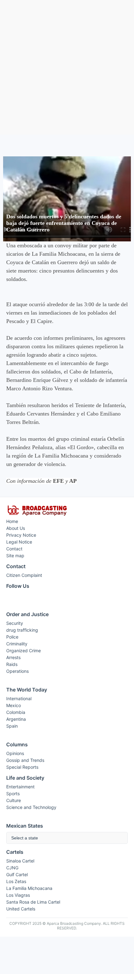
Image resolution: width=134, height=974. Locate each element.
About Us (15, 528)
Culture (13, 800)
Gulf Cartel (17, 874)
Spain (12, 726)
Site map (15, 555)
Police (12, 636)
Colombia (15, 712)
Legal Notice (19, 541)
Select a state (24, 837)
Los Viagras (18, 895)
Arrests (13, 657)
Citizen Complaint (24, 575)
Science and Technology (31, 807)
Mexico (13, 705)
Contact (14, 548)
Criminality (16, 643)
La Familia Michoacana (29, 888)
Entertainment (20, 786)
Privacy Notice (21, 535)
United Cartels (20, 908)
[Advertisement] (67, 67)
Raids (11, 664)
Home (12, 521)
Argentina (16, 719)
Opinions (15, 753)
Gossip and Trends (25, 760)
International (18, 698)
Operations (17, 671)
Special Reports (22, 767)
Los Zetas (16, 881)
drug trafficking (22, 630)
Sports (13, 793)
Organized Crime (23, 650)
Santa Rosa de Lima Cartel (33, 902)
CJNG (12, 867)
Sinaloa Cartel (20, 860)
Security (14, 623)
